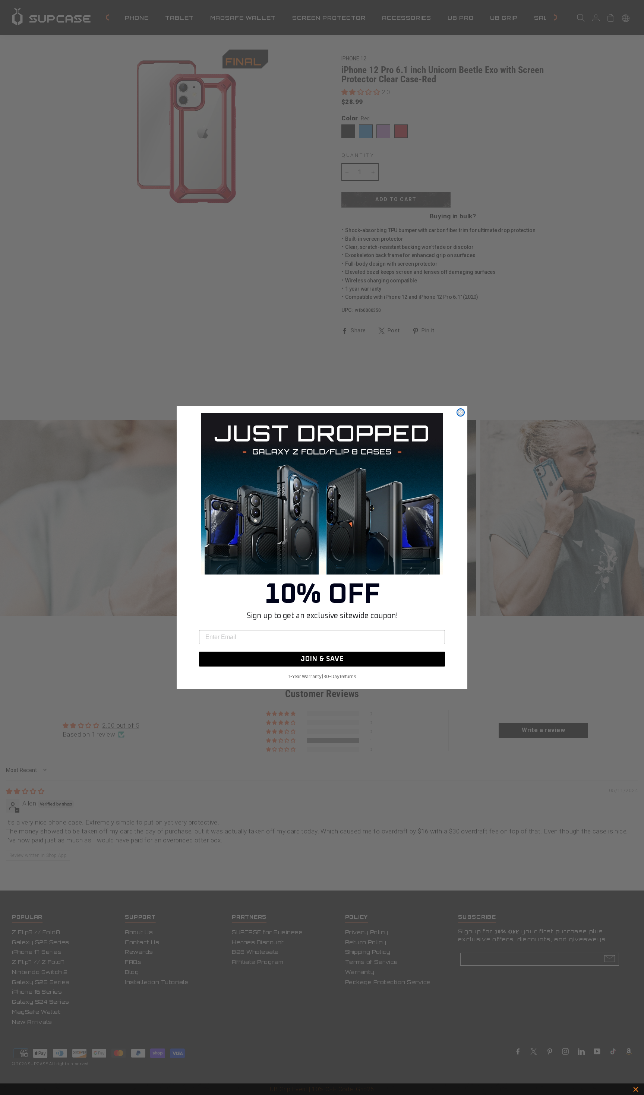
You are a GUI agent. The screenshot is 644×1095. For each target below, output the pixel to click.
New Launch (355, 1089)
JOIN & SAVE (322, 659)
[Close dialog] (460, 412)
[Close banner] (635, 1089)
